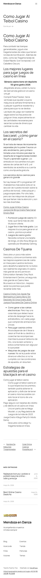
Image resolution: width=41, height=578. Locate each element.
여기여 (33, 571)
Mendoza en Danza (12, 3)
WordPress (34, 568)
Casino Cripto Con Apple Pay (16, 293)
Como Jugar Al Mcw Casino (16, 207)
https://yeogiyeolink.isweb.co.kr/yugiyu (17, 571)
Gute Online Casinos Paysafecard (27, 447)
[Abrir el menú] (36, 3)
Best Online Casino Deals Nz (12, 493)
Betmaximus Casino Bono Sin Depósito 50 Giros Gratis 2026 (17, 298)
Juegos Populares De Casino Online (20, 302)
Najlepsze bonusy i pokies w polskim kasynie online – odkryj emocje (16, 476)
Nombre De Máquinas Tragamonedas (9, 447)
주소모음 (12, 573)
